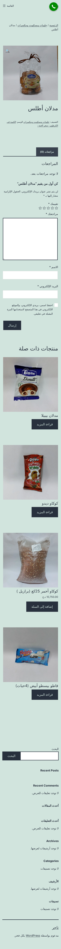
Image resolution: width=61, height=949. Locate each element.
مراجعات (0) (47, 151)
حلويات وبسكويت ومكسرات (32, 25)
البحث (55, 749)
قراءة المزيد (45, 424)
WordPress (33, 935)
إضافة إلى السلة (42, 607)
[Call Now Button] (53, 6)
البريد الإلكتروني (47, 286)
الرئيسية (53, 25)
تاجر (55, 927)
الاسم (53, 267)
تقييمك (53, 203)
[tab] (47, 151)
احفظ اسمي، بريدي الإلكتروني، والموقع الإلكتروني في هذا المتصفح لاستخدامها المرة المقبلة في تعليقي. (30, 309)
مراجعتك (52, 214)
